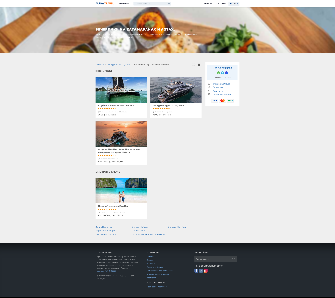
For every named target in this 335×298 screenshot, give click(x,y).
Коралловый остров (106, 230)
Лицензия (218, 87)
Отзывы (208, 4)
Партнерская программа (157, 287)
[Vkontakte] (201, 271)
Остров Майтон (140, 227)
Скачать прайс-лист (223, 94)
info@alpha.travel (221, 84)
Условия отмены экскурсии (158, 274)
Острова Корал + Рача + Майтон (148, 234)
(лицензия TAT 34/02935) (106, 271)
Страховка (218, 91)
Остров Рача (138, 230)
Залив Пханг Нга (104, 227)
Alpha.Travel (105, 3)
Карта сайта (152, 278)
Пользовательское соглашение (159, 270)
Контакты (221, 4)
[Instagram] (206, 271)
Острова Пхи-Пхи (177, 227)
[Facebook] (196, 271)
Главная (150, 256)
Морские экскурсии (106, 234)
